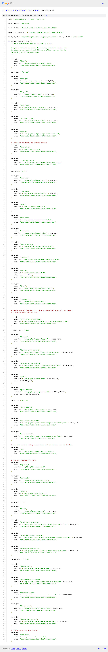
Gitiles (13, 649)
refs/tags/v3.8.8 (23, 10)
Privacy (18, 649)
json (104, 649)
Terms (24, 649)
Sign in (103, 3)
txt (99, 649)
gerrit (5, 10)
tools (36, 10)
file (45, 15)
